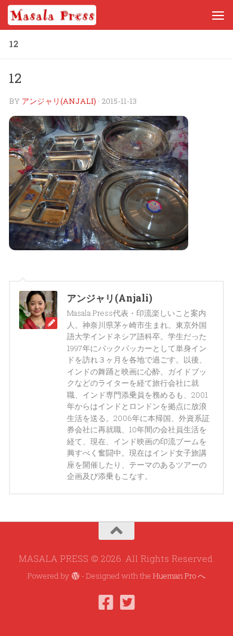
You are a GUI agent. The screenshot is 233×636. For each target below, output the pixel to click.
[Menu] (218, 15)
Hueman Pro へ (179, 575)
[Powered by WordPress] (75, 576)
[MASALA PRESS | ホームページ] (67, 15)
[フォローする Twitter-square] (127, 602)
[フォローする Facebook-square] (105, 602)
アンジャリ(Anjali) (59, 101)
